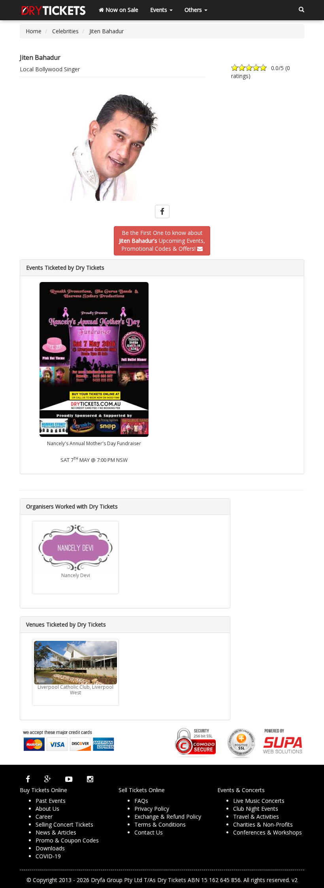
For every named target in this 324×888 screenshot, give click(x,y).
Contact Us (148, 832)
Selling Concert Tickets (64, 824)
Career (44, 816)
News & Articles (56, 832)
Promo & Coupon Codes (67, 840)
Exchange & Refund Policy (167, 816)
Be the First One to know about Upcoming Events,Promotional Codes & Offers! (162, 240)
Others (194, 9)
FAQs (141, 800)
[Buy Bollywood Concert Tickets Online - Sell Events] (53, 10)
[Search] (301, 10)
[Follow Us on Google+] (47, 779)
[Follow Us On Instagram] (90, 779)
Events (159, 9)
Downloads (50, 848)
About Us (47, 808)
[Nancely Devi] (75, 548)
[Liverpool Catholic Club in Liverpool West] (75, 662)
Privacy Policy (151, 808)
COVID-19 (48, 856)
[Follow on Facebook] (162, 211)
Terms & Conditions (160, 824)
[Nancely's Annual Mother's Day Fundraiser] (94, 358)
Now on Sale (121, 9)
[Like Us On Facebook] (28, 779)
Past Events (51, 800)
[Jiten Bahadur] (162, 147)
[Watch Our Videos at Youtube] (69, 779)
